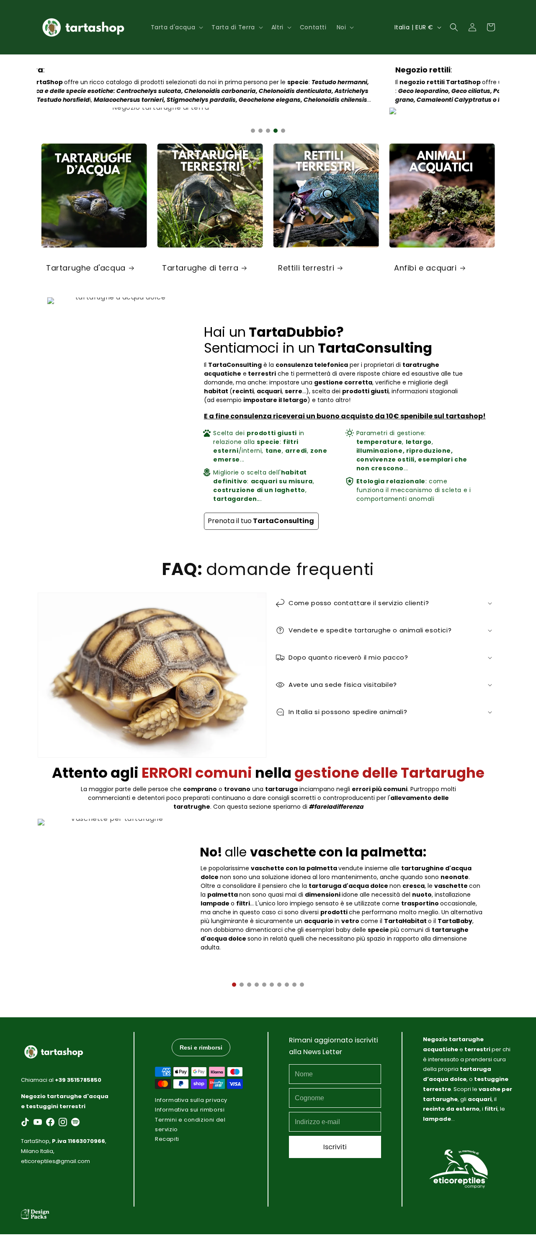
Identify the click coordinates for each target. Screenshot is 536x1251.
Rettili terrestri (306, 268)
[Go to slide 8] (287, 985)
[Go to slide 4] (275, 131)
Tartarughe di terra (200, 268)
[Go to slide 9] (294, 985)
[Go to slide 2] (260, 131)
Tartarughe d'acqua (86, 268)
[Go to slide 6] (272, 985)
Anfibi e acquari (425, 268)
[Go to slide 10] (302, 985)
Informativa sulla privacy (191, 1100)
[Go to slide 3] (268, 131)
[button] (176, 27)
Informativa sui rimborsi (189, 1110)
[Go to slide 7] (279, 985)
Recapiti (167, 1139)
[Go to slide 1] (253, 131)
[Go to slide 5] (283, 131)
